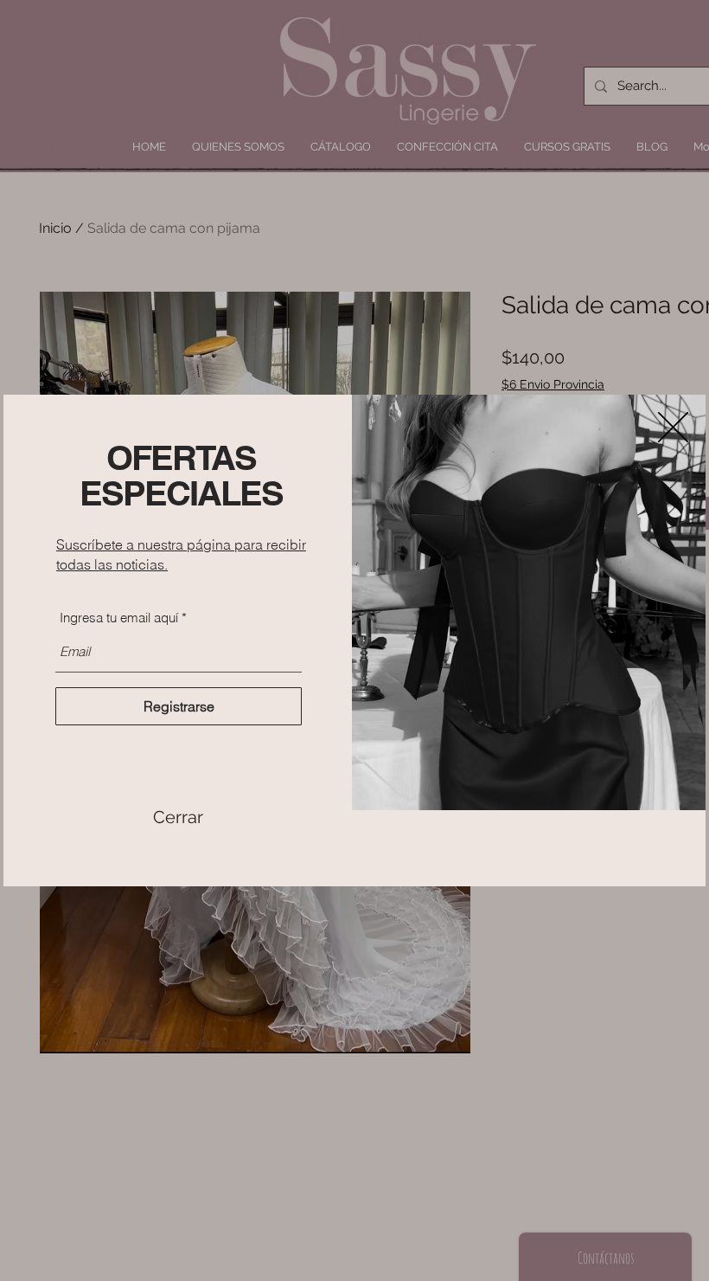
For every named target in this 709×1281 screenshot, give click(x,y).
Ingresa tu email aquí (119, 617)
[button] (178, 817)
